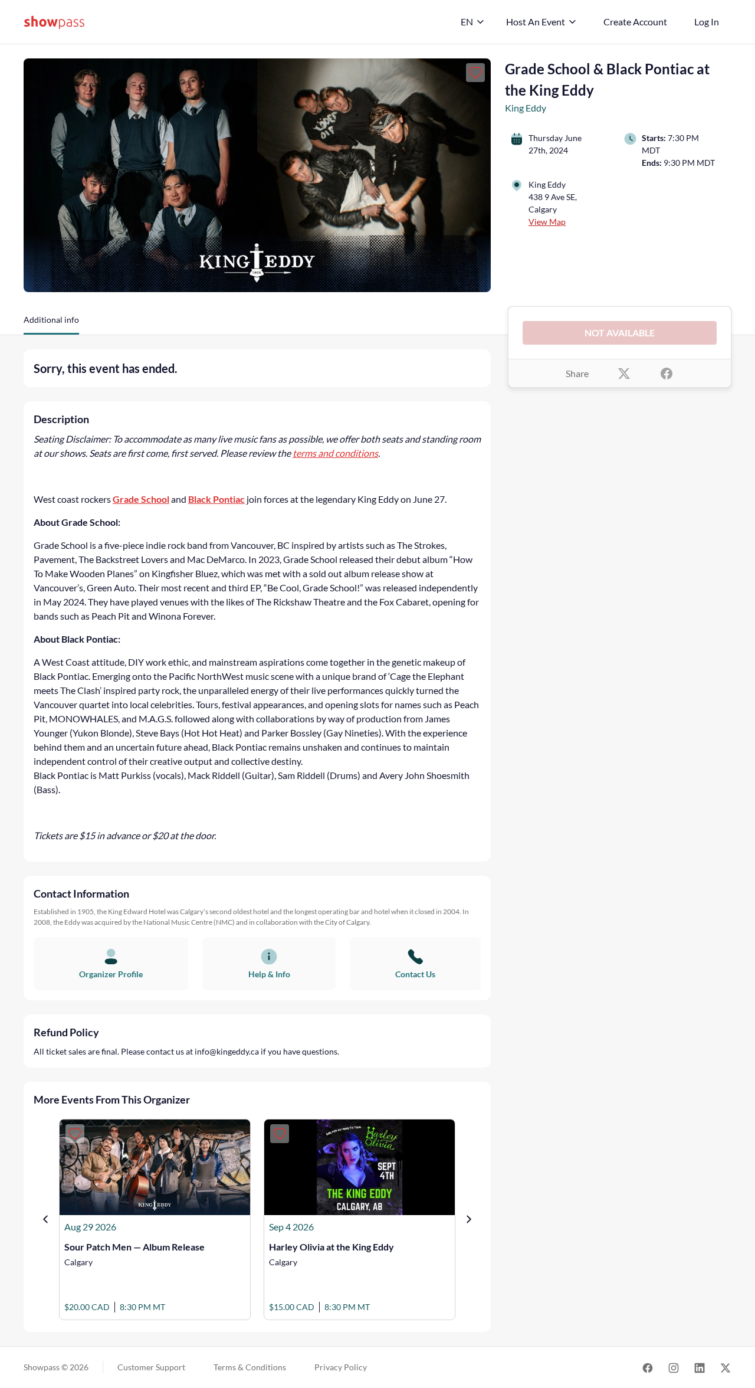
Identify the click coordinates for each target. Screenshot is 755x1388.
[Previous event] (45, 1219)
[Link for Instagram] (674, 1367)
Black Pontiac (216, 499)
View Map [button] (547, 222)
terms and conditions (335, 453)
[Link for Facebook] (648, 1367)
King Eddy (525, 107)
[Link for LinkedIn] (699, 1367)
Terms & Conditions (250, 1367)
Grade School (141, 499)
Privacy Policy (340, 1367)
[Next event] (469, 1219)
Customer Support (151, 1367)
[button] (51, 324)
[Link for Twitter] (725, 1367)
